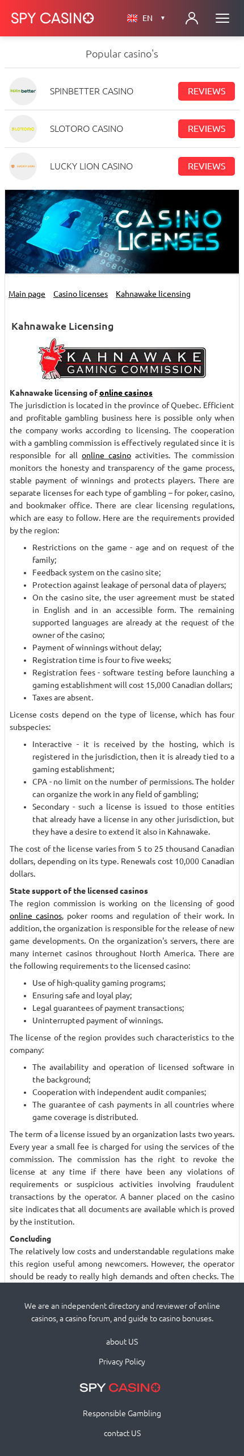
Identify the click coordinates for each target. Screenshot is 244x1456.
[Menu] (222, 18)
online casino (106, 455)
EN (154, 18)
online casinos (126, 392)
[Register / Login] (192, 18)
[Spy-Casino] (52, 18)
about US (122, 1341)
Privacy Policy (122, 1361)
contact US (122, 1433)
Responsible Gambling (122, 1413)
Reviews (207, 91)
